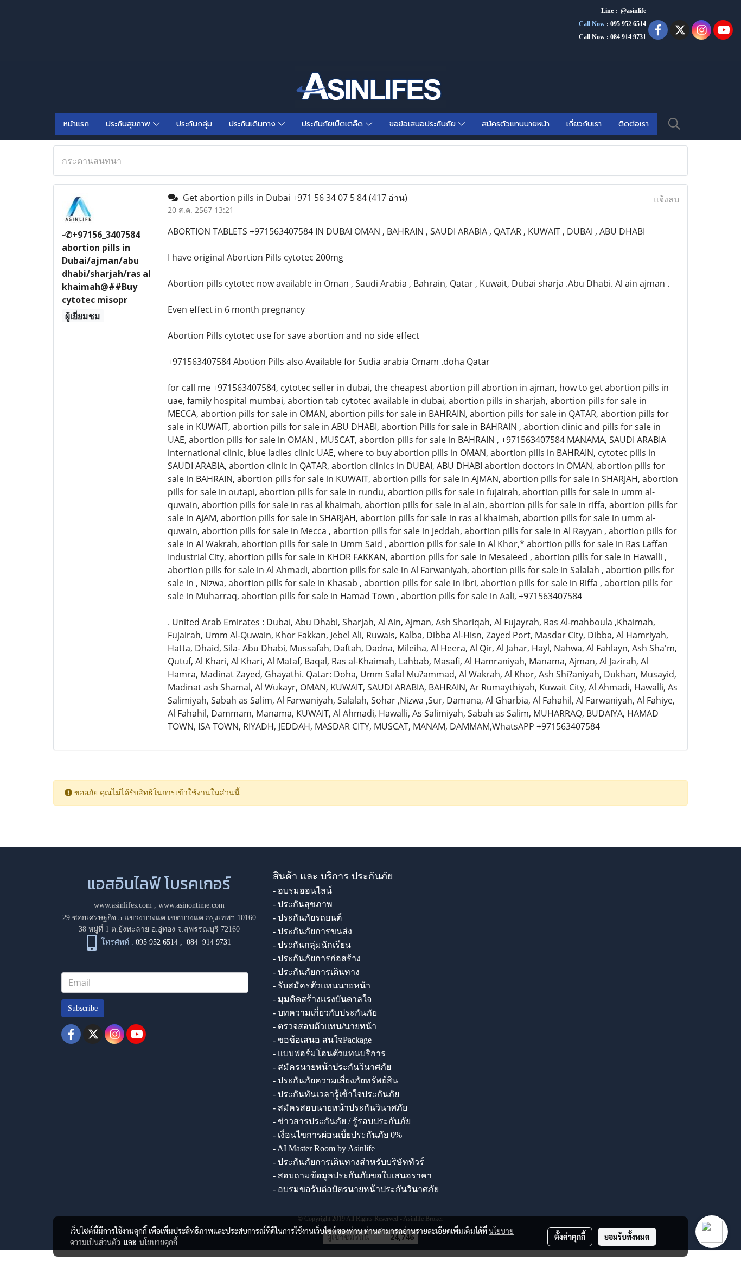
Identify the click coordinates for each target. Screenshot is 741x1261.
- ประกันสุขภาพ (303, 904)
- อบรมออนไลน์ (302, 890)
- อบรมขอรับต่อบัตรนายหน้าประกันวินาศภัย (356, 1189)
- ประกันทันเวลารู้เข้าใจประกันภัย (336, 1094)
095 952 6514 (628, 24)
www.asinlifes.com (123, 905)
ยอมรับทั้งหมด (627, 1236)
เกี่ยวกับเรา (584, 124)
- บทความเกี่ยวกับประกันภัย (325, 1012)
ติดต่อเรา (633, 124)
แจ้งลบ (666, 199)
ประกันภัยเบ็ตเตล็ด (334, 124)
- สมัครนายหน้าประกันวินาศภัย (332, 1067)
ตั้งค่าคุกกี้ (569, 1236)
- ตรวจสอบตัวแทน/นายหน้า (324, 1026)
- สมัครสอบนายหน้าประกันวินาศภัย (340, 1107)
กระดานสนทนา (92, 161)
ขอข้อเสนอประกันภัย (423, 124)
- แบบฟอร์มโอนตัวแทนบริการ (329, 1053)
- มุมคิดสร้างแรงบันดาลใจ (322, 999)
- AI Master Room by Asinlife (324, 1148)
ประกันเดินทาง (253, 124)
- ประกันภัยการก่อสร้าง (317, 958)
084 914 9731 (209, 943)
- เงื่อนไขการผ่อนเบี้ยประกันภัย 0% (337, 1134)
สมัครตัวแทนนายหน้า (516, 124)
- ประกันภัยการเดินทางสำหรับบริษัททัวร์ (348, 1162)
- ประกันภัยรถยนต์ (307, 917)
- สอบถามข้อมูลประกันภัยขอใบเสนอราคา (352, 1175)
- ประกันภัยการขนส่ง (312, 931)
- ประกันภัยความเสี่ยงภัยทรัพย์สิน (335, 1080)
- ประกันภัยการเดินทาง (316, 972)
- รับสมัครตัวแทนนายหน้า (321, 985)
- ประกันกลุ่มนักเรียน (312, 944)
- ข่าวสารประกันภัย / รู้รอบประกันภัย (342, 1121)
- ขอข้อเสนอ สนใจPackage (322, 1039)
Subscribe (83, 1008)
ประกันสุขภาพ (129, 124)
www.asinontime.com (191, 905)
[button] (674, 123)
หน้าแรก (76, 124)
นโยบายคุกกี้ (158, 1242)
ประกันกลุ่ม (194, 124)
